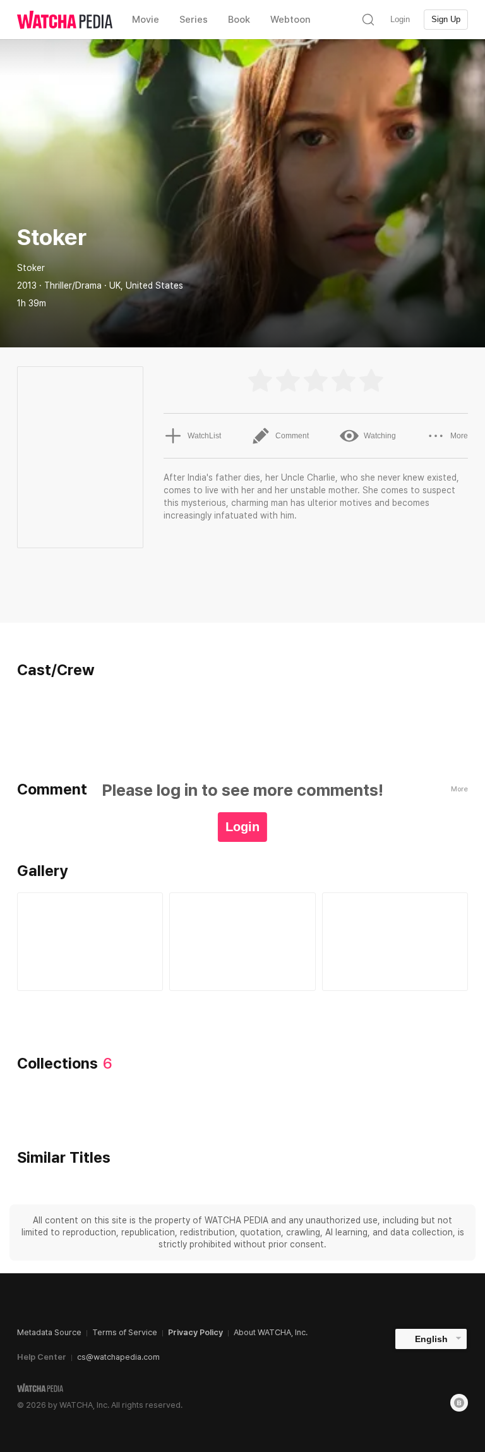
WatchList (204, 435)
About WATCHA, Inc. (271, 1332)
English (431, 1339)
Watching (380, 435)
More (459, 435)
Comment (292, 435)
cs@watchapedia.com (118, 1357)
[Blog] (459, 1403)
